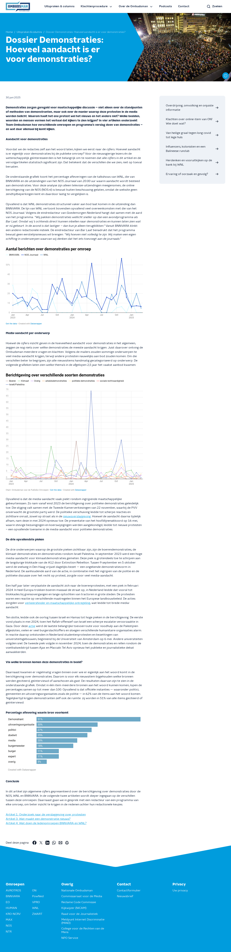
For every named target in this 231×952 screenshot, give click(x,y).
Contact (183, 6)
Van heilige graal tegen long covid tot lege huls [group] (188, 135)
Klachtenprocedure (94, 6)
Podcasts (165, 6)
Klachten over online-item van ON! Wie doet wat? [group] (189, 121)
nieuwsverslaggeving (77, 516)
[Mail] (60, 843)
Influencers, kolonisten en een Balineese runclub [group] (185, 148)
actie (32, 626)
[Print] (67, 843)
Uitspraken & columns (59, 6)
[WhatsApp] (54, 843)
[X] (41, 843)
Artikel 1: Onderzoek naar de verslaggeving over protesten (46, 814)
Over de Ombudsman (133, 6)
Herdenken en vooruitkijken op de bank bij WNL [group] (189, 162)
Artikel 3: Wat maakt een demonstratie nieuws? (38, 818)
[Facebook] (34, 843)
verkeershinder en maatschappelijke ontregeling (57, 603)
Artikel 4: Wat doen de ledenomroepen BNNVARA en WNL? (46, 823)
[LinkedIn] (47, 843)
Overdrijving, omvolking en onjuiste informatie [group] (189, 107)
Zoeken (217, 6)
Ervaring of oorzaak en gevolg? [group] (187, 174)
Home (9, 32)
